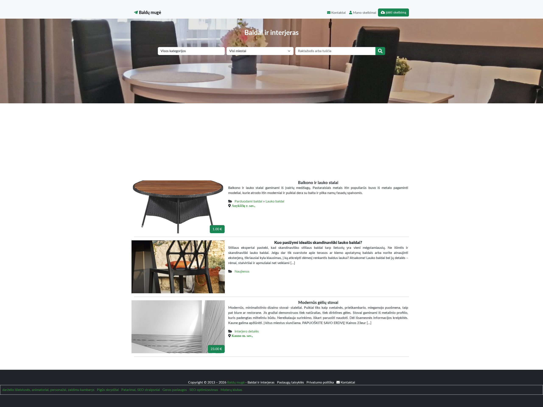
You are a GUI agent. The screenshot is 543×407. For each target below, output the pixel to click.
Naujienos (242, 271)
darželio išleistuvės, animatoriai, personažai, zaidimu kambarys (48, 390)
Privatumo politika (320, 382)
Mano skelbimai (364, 12)
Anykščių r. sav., (243, 205)
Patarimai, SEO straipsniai (140, 390)
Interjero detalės (247, 331)
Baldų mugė (149, 13)
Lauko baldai (275, 201)
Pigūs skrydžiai (108, 390)
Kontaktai (338, 12)
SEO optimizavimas (203, 390)
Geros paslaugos (174, 390)
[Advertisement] (271, 135)
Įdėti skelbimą (395, 12)
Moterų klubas (231, 390)
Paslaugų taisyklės (291, 382)
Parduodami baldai (248, 201)
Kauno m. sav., (242, 335)
